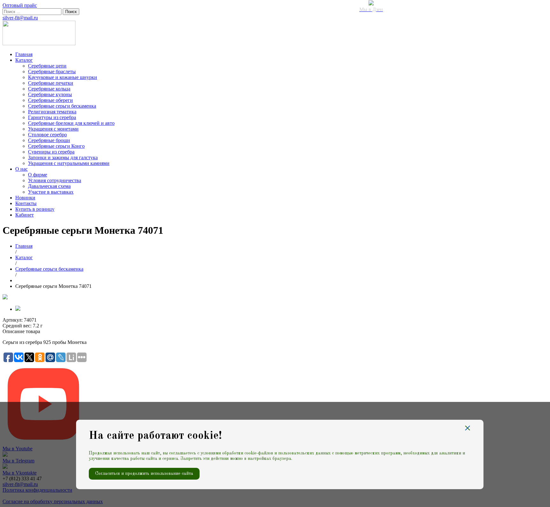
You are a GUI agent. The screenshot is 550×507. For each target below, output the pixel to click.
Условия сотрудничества (54, 180)
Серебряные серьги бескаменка (62, 106)
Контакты (26, 203)
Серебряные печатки (50, 83)
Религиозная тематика (52, 111)
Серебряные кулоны (50, 94)
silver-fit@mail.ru (20, 17)
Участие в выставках (51, 192)
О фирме (37, 174)
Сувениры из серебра (51, 151)
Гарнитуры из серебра (52, 117)
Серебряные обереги (50, 100)
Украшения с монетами (53, 129)
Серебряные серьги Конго (56, 146)
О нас (21, 169)
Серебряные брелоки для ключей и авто (71, 123)
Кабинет (24, 215)
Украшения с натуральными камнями (68, 163)
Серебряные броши (49, 140)
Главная (23, 54)
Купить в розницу (34, 209)
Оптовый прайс (20, 5)
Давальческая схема (49, 186)
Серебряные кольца (49, 88)
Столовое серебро (47, 134)
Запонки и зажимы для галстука (63, 157)
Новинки (25, 197)
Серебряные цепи (47, 65)
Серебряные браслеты (52, 71)
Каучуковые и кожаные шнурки (62, 77)
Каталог (24, 60)
